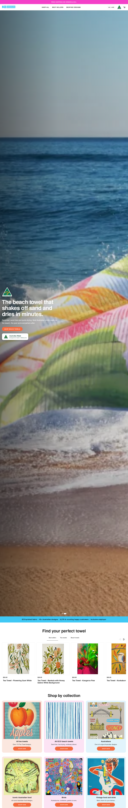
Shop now (22, 749)
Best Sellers (57, 7)
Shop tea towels (11, 329)
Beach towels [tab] (75, 637)
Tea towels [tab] (63, 637)
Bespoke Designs (73, 7)
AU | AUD (111, 7)
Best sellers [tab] (52, 637)
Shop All (45, 7)
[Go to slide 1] (63, 613)
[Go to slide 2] (65, 613)
